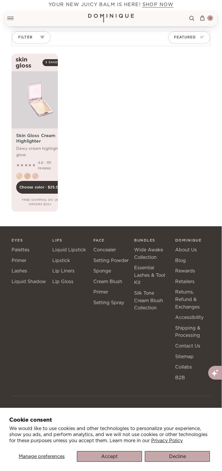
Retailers (185, 281)
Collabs (183, 367)
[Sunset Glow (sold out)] (27, 176)
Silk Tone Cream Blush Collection (148, 300)
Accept (109, 456)
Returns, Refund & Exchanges (187, 299)
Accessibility (189, 317)
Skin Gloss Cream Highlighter (35, 138)
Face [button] (99, 240)
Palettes (20, 250)
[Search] (191, 18)
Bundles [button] (144, 240)
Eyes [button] (17, 240)
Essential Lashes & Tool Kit (149, 275)
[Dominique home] (111, 18)
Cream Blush (107, 281)
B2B (180, 377)
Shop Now (158, 4)
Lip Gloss (62, 281)
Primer (19, 260)
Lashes (19, 271)
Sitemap (184, 356)
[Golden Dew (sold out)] (19, 176)
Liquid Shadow (29, 281)
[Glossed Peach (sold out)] (35, 176)
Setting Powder (111, 260)
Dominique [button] (188, 240)
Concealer (104, 250)
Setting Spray (108, 302)
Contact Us (187, 346)
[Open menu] (13, 18)
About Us (186, 250)
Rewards (185, 271)
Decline (177, 456)
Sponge (102, 271)
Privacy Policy (167, 440)
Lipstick (61, 260)
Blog (180, 260)
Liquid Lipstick (69, 250)
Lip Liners (63, 271)
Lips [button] (57, 240)
